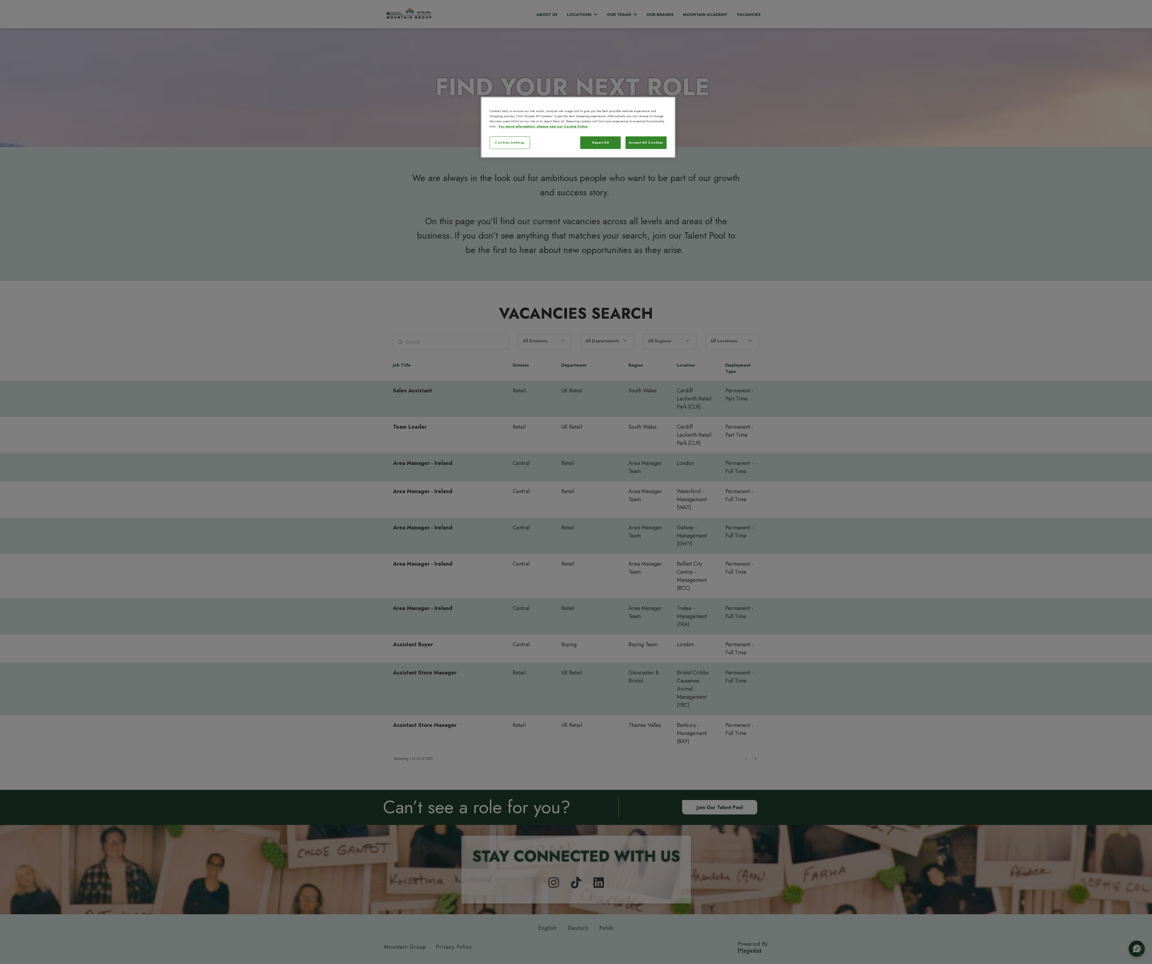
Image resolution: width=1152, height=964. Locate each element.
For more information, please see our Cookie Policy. (543, 126)
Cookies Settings (510, 142)
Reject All (600, 142)
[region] (578, 127)
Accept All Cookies (646, 142)
